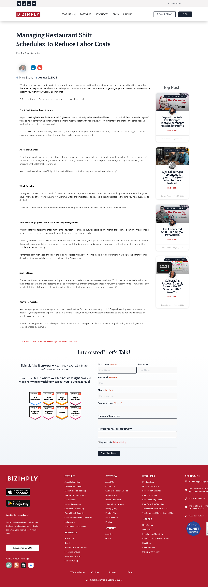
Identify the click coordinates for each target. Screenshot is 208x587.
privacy (112, 572)
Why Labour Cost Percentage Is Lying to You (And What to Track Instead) (172, 177)
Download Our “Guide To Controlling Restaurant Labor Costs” (50, 341)
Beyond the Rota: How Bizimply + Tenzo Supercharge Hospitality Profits (172, 121)
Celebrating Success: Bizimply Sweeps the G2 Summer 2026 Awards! (172, 286)
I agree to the (113, 442)
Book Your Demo (109, 453)
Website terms (77, 572)
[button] (33, 67)
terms (130, 572)
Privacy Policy (119, 442)
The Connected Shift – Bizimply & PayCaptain (172, 231)
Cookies (95, 572)
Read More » (172, 130)
